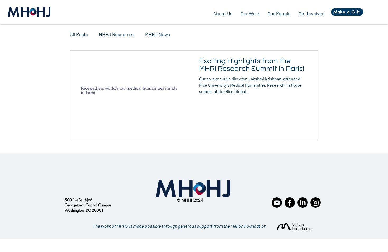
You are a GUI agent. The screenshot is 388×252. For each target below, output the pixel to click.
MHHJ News (157, 34)
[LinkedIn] (302, 202)
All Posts (79, 34)
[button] (250, 13)
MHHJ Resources (117, 34)
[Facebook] (290, 202)
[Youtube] (277, 202)
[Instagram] (315, 202)
